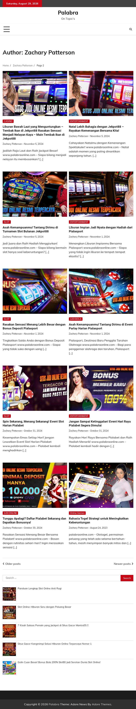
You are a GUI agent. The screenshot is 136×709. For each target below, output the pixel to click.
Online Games (77, 513)
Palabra (68, 12)
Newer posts (122, 563)
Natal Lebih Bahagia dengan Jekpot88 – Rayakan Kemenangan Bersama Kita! (96, 128)
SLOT (7, 221)
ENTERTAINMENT (79, 121)
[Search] (130, 29)
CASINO (8, 121)
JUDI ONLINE (10, 513)
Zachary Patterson (12, 143)
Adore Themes (101, 704)
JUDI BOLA (75, 319)
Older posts (13, 563)
